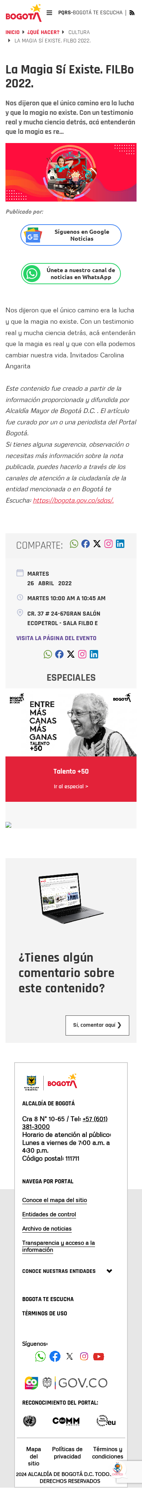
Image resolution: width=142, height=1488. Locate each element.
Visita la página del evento (56, 638)
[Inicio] (24, 13)
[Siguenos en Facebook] (40, 1356)
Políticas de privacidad (67, 1452)
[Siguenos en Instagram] (84, 1356)
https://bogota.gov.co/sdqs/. (73, 500)
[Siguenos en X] (69, 1356)
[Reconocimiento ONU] (29, 1420)
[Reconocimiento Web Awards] (106, 1420)
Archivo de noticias (47, 1228)
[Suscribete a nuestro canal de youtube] (98, 1356)
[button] (74, 546)
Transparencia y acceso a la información (58, 1246)
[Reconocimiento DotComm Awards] (65, 1420)
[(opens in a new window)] (108, 546)
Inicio (12, 32)
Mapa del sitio (33, 1455)
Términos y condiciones (107, 1452)
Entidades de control (49, 1214)
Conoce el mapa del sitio (54, 1199)
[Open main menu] (49, 12)
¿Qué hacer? (43, 32)
